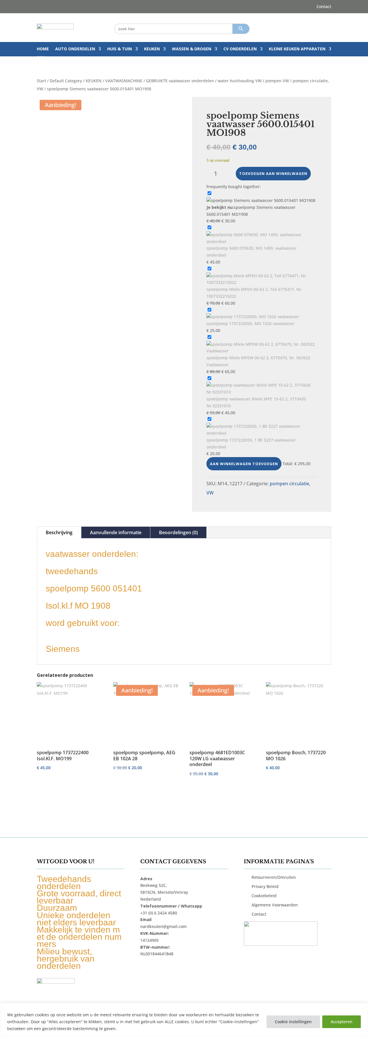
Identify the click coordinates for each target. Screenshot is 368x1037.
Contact (324, 7)
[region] (184, 1020)
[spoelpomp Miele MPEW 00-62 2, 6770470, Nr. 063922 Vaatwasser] (261, 351)
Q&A (41, 58)
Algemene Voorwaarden (275, 905)
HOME (43, 49)
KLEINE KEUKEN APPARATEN (297, 49)
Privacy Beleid (265, 886)
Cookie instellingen (293, 1021)
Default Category (66, 80)
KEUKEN (152, 49)
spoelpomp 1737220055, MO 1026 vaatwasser (250, 323)
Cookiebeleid (264, 895)
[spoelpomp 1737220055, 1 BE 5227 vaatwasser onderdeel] (261, 433)
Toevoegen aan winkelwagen (273, 173)
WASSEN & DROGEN (191, 49)
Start (41, 80)
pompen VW (277, 80)
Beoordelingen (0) (178, 532)
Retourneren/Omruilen (274, 877)
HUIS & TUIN (119, 49)
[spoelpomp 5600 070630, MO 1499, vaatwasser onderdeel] (261, 241)
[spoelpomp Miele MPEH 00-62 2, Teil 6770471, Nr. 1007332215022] (261, 282)
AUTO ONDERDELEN (75, 49)
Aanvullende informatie (115, 532)
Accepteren (341, 1021)
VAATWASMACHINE (123, 80)
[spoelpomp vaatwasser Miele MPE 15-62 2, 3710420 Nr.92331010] (261, 392)
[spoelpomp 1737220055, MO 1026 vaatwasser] (252, 316)
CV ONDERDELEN (240, 49)
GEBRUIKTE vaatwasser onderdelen (180, 80)
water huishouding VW (240, 80)
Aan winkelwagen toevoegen (244, 463)
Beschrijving (59, 532)
